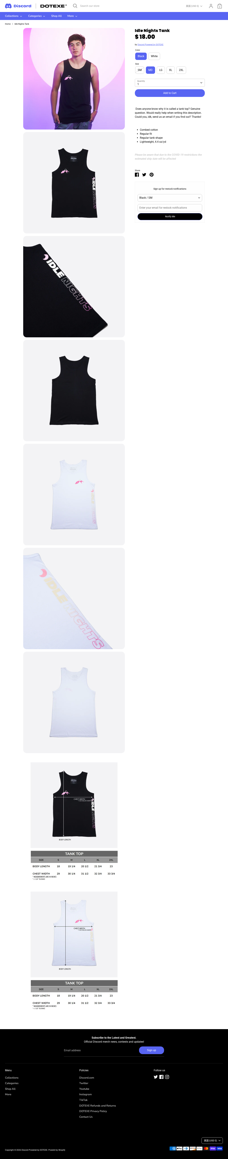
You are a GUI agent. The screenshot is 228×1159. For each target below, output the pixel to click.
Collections (12, 16)
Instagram (85, 1094)
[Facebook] (161, 1077)
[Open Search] (75, 5)
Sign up (151, 1050)
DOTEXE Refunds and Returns (97, 1106)
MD (150, 70)
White (154, 56)
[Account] (211, 6)
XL (170, 70)
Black (141, 56)
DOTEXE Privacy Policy (93, 1111)
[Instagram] (167, 1077)
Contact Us (86, 1117)
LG (160, 70)
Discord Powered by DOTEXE (150, 44)
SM (140, 70)
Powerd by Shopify (56, 1150)
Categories (35, 16)
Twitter (83, 1083)
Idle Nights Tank (22, 24)
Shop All (56, 16)
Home (8, 24)
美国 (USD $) (192, 6)
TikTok (83, 1100)
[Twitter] (156, 1077)
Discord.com (86, 1078)
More (70, 16)
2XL (181, 70)
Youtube (84, 1089)
